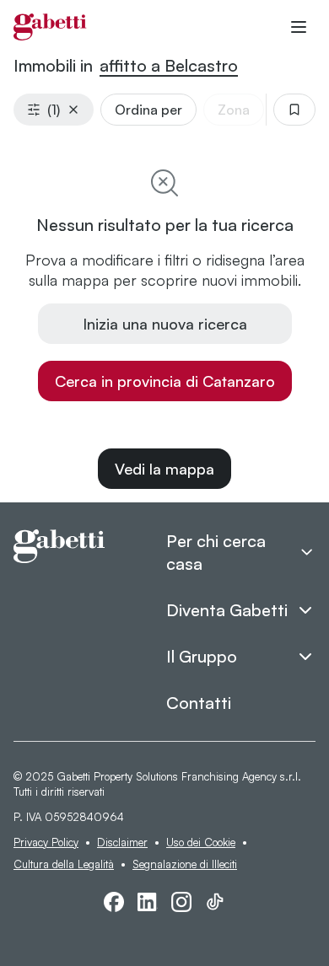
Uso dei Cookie (200, 842)
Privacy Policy (45, 842)
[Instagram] (181, 902)
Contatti (198, 702)
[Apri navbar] (299, 27)
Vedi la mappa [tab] (164, 468)
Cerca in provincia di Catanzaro (165, 381)
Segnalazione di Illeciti (184, 864)
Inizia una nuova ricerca (165, 323)
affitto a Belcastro (169, 65)
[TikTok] (215, 902)
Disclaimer (122, 842)
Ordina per (148, 109)
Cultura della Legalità (63, 864)
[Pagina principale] (50, 26)
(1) (53, 109)
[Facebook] (114, 902)
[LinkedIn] (148, 902)
